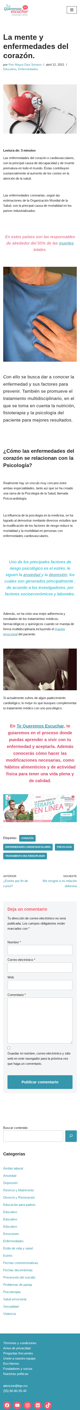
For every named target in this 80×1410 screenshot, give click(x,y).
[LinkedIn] (38, 1405)
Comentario (16, 995)
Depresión (10, 1183)
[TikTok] (48, 1405)
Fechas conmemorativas (20, 1263)
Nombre (14, 942)
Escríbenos (11, 1363)
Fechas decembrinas (18, 1270)
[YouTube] (17, 1405)
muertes (66, 243)
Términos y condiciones (19, 1343)
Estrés (7, 1255)
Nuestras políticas (15, 1374)
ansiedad (32, 574)
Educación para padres (19, 1204)
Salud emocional (14, 1299)
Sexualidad (11, 1306)
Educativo (9, 69)
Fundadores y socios (17, 1368)
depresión (58, 574)
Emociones (11, 1234)
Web (10, 977)
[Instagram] (27, 1405)
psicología (64, 847)
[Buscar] (71, 1136)
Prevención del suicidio (19, 1277)
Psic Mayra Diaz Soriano (25, 64)
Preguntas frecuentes (18, 1353)
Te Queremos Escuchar (40, 726)
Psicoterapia (11, 1292)
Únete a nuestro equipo (19, 1358)
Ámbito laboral (13, 1168)
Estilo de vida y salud (18, 1248)
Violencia (9, 1314)
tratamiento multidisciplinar (25, 856)
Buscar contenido (15, 1128)
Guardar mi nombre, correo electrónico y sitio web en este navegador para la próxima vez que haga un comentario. (38, 1058)
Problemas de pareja (17, 1284)
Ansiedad (9, 1175)
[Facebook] (7, 1405)
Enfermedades (28, 69)
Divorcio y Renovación (19, 1197)
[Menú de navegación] (72, 9)
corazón (27, 838)
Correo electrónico (21, 960)
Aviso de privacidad (17, 1348)
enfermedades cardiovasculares (28, 847)
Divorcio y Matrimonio (18, 1190)
